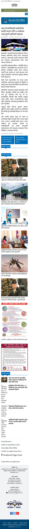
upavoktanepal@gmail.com (15, 493)
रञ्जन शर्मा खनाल (11, 480)
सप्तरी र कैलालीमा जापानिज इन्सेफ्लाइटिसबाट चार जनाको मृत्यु (14, 274)
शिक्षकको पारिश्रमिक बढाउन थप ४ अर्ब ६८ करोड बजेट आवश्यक (14, 227)
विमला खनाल (12, 478)
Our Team (14, 476)
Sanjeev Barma (17, 527)
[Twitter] (14, 513)
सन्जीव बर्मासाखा (11, 483)
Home (4, 523)
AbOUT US (14, 467)
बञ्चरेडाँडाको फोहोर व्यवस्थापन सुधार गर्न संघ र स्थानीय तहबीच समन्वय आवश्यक (14, 251)
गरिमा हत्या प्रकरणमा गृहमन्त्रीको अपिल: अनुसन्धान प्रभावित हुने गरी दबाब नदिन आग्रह (13, 179)
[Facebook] (11, 513)
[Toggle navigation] (26, 14)
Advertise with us (23, 523)
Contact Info (14, 487)
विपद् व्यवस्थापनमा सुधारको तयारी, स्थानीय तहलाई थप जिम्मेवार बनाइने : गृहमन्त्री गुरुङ (13, 298)
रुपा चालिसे (11, 482)
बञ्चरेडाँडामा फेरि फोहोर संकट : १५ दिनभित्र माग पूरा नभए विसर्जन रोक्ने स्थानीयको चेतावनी (14, 203)
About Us (9, 523)
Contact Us (15, 523)
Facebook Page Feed (12, 455)
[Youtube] (17, 513)
